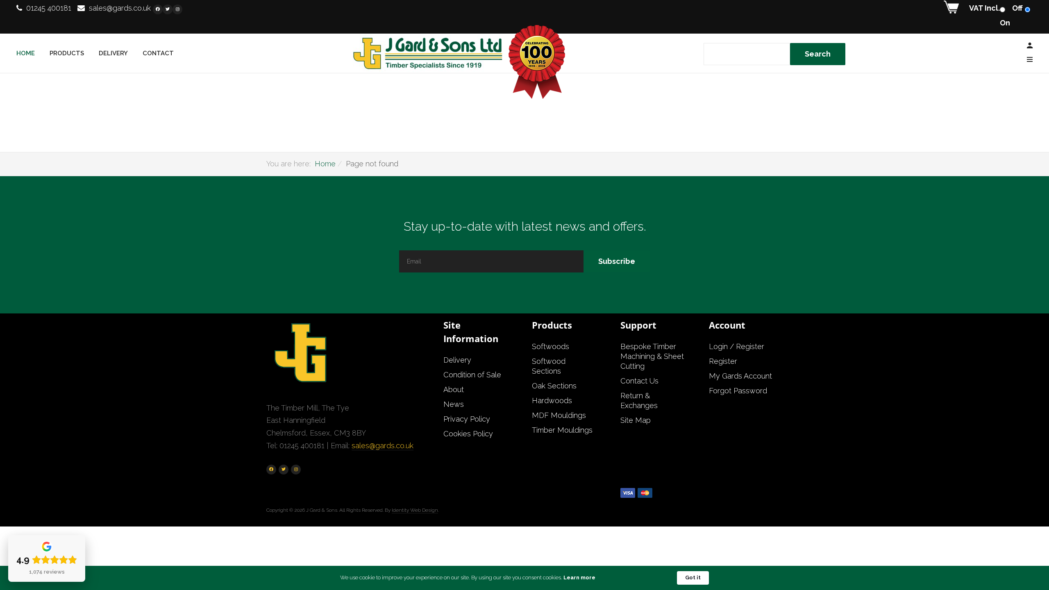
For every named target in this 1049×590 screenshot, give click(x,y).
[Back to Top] (1023, 557)
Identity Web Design (415, 510)
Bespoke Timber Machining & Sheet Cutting (652, 356)
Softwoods (550, 346)
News (453, 404)
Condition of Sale (472, 374)
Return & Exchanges (639, 400)
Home (25, 53)
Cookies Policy (468, 433)
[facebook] (158, 9)
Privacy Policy (466, 419)
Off (1017, 8)
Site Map (635, 420)
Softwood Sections (548, 366)
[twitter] (168, 9)
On (1005, 22)
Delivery (113, 53)
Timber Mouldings (562, 430)
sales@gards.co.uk (120, 8)
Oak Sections (554, 385)
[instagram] (177, 9)
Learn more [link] (579, 577)
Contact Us (639, 381)
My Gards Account (740, 376)
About (453, 389)
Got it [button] (693, 577)
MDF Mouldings (559, 415)
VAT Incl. (984, 8)
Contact (158, 53)
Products (67, 53)
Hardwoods (552, 400)
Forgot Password (738, 390)
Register (723, 361)
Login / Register (736, 346)
